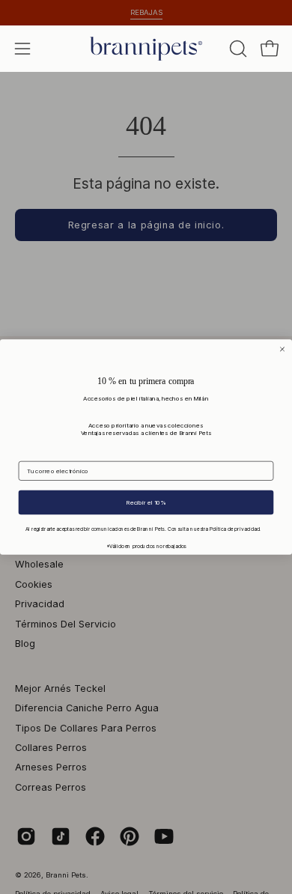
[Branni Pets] (146, 49)
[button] (236, 48)
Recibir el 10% (145, 502)
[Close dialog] (283, 349)
